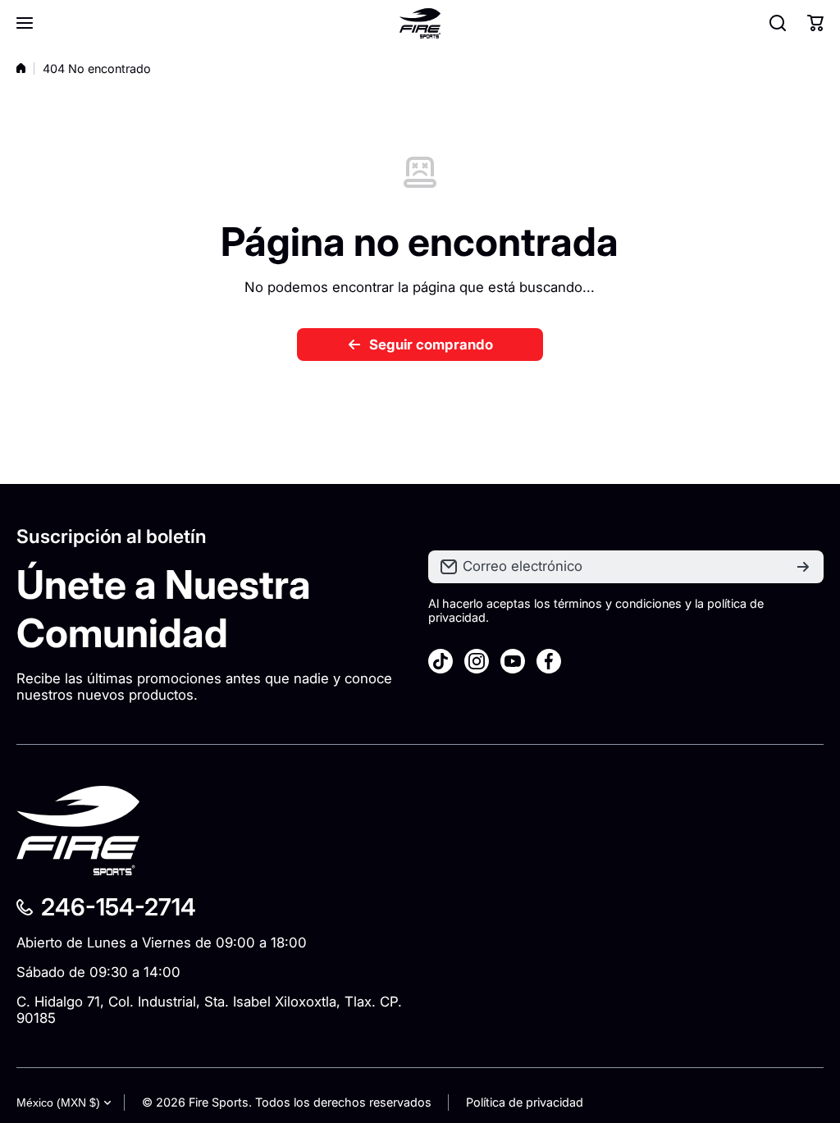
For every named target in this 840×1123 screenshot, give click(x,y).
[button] (815, 23)
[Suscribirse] (803, 566)
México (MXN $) (58, 1102)
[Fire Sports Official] (420, 23)
